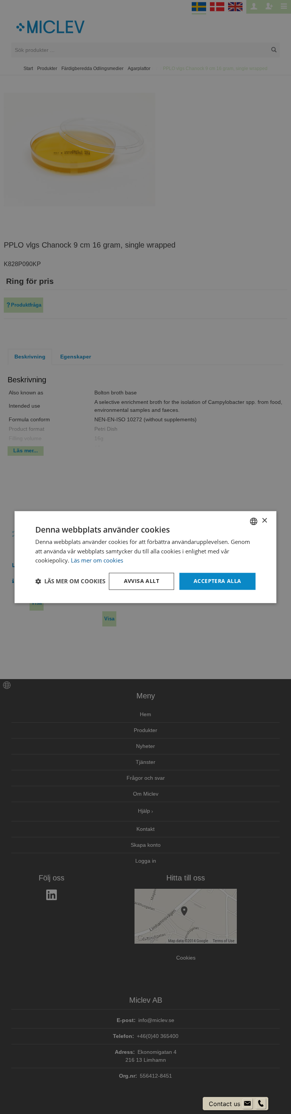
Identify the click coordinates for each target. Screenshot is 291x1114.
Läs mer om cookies (97, 560)
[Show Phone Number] (261, 1103)
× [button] (264, 521)
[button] (70, 581)
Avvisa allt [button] (141, 580)
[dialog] (145, 557)
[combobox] (254, 521)
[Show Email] (247, 1103)
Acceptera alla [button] (217, 580)
